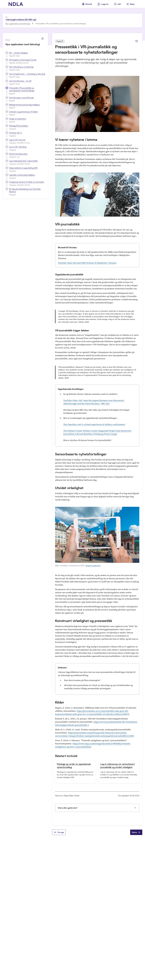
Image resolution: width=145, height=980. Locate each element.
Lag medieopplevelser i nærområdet (23, 161)
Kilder (59, 702)
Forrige (61, 832)
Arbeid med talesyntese (18, 154)
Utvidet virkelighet (69, 488)
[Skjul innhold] (42, 38)
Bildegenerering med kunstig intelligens (24, 105)
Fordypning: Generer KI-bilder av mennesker (26, 182)
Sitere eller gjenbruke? (67, 808)
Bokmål (89, 4)
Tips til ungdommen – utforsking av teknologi (27, 74)
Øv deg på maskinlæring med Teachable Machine (25, 190)
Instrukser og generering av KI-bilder (23, 112)
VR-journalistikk (67, 224)
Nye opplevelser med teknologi (17, 23)
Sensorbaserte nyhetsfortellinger (80, 454)
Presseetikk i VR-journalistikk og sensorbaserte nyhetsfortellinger (22, 89)
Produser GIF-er (15, 133)
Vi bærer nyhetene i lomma (76, 139)
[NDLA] (16, 4)
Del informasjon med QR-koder (21, 98)
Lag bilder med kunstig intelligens (22, 175)
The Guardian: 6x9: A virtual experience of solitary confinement (94, 424)
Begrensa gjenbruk (93, 565)
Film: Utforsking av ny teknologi (21, 67)
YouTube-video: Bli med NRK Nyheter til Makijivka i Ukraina (87, 262)
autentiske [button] (60, 638)
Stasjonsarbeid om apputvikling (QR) (23, 168)
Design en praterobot (17, 119)
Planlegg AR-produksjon (18, 126)
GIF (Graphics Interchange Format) (22, 60)
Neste (134, 832)
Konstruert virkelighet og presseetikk (83, 621)
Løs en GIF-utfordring (17, 147)
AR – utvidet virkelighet (18, 53)
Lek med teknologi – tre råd (20, 81)
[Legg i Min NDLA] (136, 41)
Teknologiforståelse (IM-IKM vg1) (20, 19)
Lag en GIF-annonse (17, 140)
